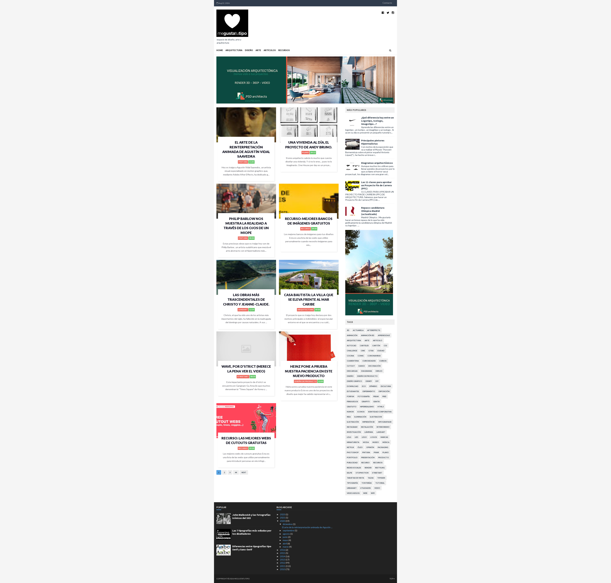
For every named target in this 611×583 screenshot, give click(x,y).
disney (369, 381)
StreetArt (243, 376)
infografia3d (385, 422)
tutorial (380, 483)
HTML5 (381, 407)
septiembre (289, 530)
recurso (305, 228)
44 (236, 472)
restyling (380, 468)
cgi (385, 345)
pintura (243, 162)
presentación (368, 457)
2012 (283, 562)
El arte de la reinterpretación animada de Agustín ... (307, 527)
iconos (361, 412)
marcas (384, 437)
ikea (349, 417)
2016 (283, 549)
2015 (283, 553)
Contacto (387, 2)
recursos (378, 463)
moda (366, 442)
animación (352, 335)
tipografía (352, 483)
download (352, 386)
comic (361, 356)
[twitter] (388, 12)
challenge (352, 351)
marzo (286, 546)
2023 (283, 514)
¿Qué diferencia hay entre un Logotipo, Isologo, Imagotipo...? (377, 120)
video (377, 488)
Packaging (383, 447)
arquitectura (305, 309)
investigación (354, 432)
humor (350, 412)
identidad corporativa (380, 412)
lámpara (369, 432)
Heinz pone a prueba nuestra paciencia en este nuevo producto (308, 371)
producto (383, 457)
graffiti (366, 401)
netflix (350, 447)
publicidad (352, 463)
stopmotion (362, 473)
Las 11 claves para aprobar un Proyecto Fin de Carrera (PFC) (376, 185)
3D (348, 330)
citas (371, 351)
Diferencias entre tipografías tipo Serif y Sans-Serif (251, 548)
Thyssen (381, 478)
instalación (367, 427)
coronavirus (374, 356)
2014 (283, 556)
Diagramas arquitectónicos (377, 162)
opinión (370, 447)
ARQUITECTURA (233, 50)
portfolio (352, 457)
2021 (283, 517)
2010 (283, 569)
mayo (285, 540)
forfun (350, 396)
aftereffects (373, 330)
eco (364, 386)
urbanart (352, 488)
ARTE (258, 50)
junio (285, 537)
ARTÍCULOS (270, 50)
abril (285, 543)
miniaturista (353, 442)
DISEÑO (249, 50)
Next (244, 472)
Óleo (360, 447)
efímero (373, 386)
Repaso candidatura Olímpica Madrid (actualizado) (372, 211)
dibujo (379, 371)
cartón (376, 345)
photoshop (353, 452)
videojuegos (353, 493)
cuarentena (353, 361)
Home (219, 50)
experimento (369, 391)
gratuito (351, 407)
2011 (283, 566)
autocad (351, 345)
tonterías (367, 483)
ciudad (380, 351)
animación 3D (367, 335)
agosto (286, 533)
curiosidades (369, 361)
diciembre (288, 524)
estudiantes (353, 391)
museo (375, 442)
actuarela (358, 330)
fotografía (364, 396)
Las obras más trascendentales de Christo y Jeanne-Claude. (246, 299)
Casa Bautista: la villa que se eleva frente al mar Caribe (308, 299)
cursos (382, 361)
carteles (364, 345)
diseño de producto (305, 381)
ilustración (353, 422)
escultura (386, 386)
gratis (376, 401)
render (368, 468)
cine (363, 351)
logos (373, 437)
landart (243, 309)
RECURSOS (284, 50)
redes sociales (354, 468)
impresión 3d (368, 422)
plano (305, 152)
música (386, 442)
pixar (376, 452)
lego (364, 437)
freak (376, 396)
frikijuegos (352, 401)
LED (356, 437)
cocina (350, 356)
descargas (352, 371)
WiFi (373, 493)
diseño (350, 376)
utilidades (365, 488)
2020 (283, 521)
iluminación (360, 417)
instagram (352, 427)
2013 (283, 559)
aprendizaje (384, 335)
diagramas (366, 371)
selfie (349, 473)
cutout (351, 366)
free (384, 396)
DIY (377, 381)
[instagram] (393, 12)
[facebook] (383, 12)
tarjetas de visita (355, 478)
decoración (374, 366)
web (365, 493)
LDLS (349, 437)
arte (367, 340)
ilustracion (376, 417)
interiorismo (383, 427)
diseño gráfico (354, 381)
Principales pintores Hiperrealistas (372, 142)
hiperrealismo (367, 407)
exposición (384, 391)
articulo (377, 340)
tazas (371, 478)
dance (361, 366)
